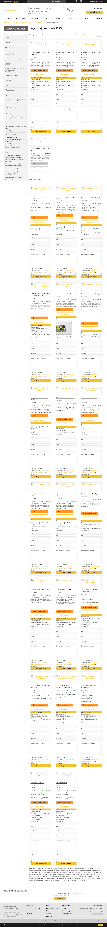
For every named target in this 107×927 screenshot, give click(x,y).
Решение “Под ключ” (34, 908)
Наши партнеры (52, 908)
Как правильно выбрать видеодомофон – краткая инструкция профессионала (14, 157)
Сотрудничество (67, 913)
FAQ (47, 905)
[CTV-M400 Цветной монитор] (66, 389)
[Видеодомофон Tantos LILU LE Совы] (66, 485)
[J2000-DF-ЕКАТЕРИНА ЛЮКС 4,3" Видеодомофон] (40, 285)
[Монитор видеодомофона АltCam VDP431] (91, 389)
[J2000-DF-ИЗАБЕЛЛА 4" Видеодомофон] (91, 677)
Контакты (98, 18)
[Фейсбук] (15, 117)
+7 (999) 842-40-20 (95, 8)
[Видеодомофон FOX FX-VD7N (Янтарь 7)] (40, 677)
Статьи (48, 913)
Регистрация (94, 1)
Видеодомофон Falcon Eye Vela (66, 294)
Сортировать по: (34, 35)
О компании (20, 18)
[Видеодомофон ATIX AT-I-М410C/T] (40, 389)
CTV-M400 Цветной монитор (65, 398)
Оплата (46, 18)
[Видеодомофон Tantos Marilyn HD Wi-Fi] (91, 44)
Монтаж (30, 913)
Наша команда (51, 911)
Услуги (86, 18)
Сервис (64, 908)
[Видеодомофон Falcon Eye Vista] (40, 189)
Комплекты (31, 911)
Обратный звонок (94, 12)
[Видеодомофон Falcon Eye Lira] (91, 485)
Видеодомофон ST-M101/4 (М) (90, 198)
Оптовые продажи (68, 911)
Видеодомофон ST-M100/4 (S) (90, 294)
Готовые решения (72, 18)
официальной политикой (50, 920)
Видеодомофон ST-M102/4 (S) (65, 589)
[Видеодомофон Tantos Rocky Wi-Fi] (40, 140)
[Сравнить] (50, 129)
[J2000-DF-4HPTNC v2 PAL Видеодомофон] (91, 581)
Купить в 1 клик (39, 74)
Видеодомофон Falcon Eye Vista (41, 198)
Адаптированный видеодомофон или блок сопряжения (13, 139)
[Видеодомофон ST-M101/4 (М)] (91, 189)
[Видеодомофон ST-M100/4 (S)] (91, 285)
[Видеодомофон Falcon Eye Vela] (66, 285)
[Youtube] (20, 117)
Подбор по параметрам (11, 34)
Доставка (34, 18)
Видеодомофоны (25, 22)
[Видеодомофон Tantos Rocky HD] (66, 44)
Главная (6, 22)
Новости (49, 916)
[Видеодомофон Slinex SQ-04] (40, 581)
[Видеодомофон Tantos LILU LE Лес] (40, 485)
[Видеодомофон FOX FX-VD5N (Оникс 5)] (66, 189)
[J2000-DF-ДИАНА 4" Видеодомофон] (40, 774)
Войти (101, 1)
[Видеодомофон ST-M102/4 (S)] (66, 581)
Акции (57, 18)
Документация (67, 905)
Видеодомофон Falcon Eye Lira (91, 494)
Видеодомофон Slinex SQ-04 (40, 589)
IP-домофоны (38, 22)
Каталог (7, 18)
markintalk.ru (97, 914)
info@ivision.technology (95, 911)
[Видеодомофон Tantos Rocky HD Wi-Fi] (40, 44)
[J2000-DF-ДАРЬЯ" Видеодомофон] (66, 774)
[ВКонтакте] (11, 117)
